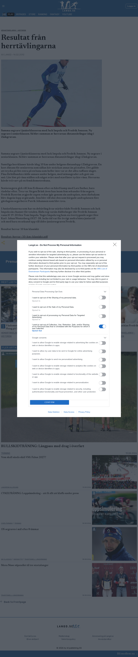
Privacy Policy (84, 412)
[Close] (115, 245)
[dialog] (69, 328)
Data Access (69, 412)
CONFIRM (50, 402)
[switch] (102, 297)
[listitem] (69, 291)
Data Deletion (54, 412)
